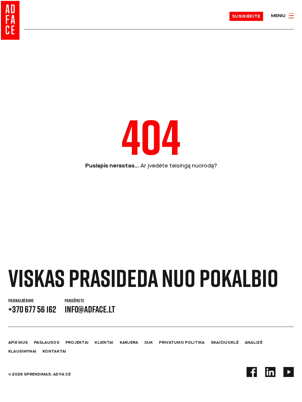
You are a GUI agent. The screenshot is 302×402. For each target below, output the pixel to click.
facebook (252, 372)
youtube (288, 372)
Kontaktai (54, 351)
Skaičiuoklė (225, 342)
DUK (149, 342)
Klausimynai (22, 351)
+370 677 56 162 (32, 309)
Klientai (104, 342)
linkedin (270, 372)
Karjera (129, 342)
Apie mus (18, 342)
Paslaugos (46, 342)
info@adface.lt (90, 309)
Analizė (253, 342)
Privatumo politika (181, 342)
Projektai (77, 342)
